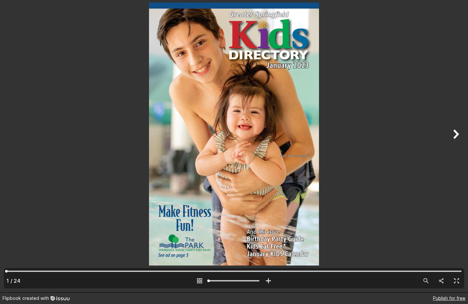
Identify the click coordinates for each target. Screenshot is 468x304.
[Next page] (455, 146)
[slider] (234, 281)
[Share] (441, 280)
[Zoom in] (268, 280)
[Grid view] (199, 280)
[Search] (426, 280)
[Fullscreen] (456, 280)
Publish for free (449, 298)
